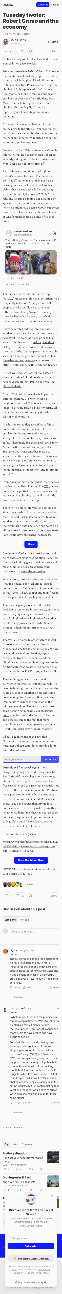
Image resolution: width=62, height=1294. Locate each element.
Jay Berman (16, 950)
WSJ (47, 486)
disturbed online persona (18, 360)
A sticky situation (15, 1153)
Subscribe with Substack (33, 1258)
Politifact (53, 790)
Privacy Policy (41, 1272)
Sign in (55, 4)
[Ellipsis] (57, 950)
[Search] (56, 1144)
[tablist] (17, 919)
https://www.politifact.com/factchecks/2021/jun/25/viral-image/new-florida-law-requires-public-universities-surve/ (31, 846)
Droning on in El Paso (17, 1177)
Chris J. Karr (16, 1008)
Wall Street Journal (23, 394)
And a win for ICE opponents (19, 1181)
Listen (54, 41)
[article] (31, 1161)
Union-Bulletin (12, 386)
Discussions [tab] (28, 1144)
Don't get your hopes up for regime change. (23, 1159)
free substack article (33, 571)
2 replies (18, 1112)
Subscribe (43, 4)
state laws (35, 460)
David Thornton (19, 40)
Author (14, 954)
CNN (38, 129)
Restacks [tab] (24, 919)
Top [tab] (6, 1144)
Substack (15, 1287)
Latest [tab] (15, 1144)
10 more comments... (14, 1127)
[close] (52, 1195)
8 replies (18, 997)
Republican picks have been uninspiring (27, 729)
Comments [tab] (10, 919)
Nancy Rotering (21, 103)
